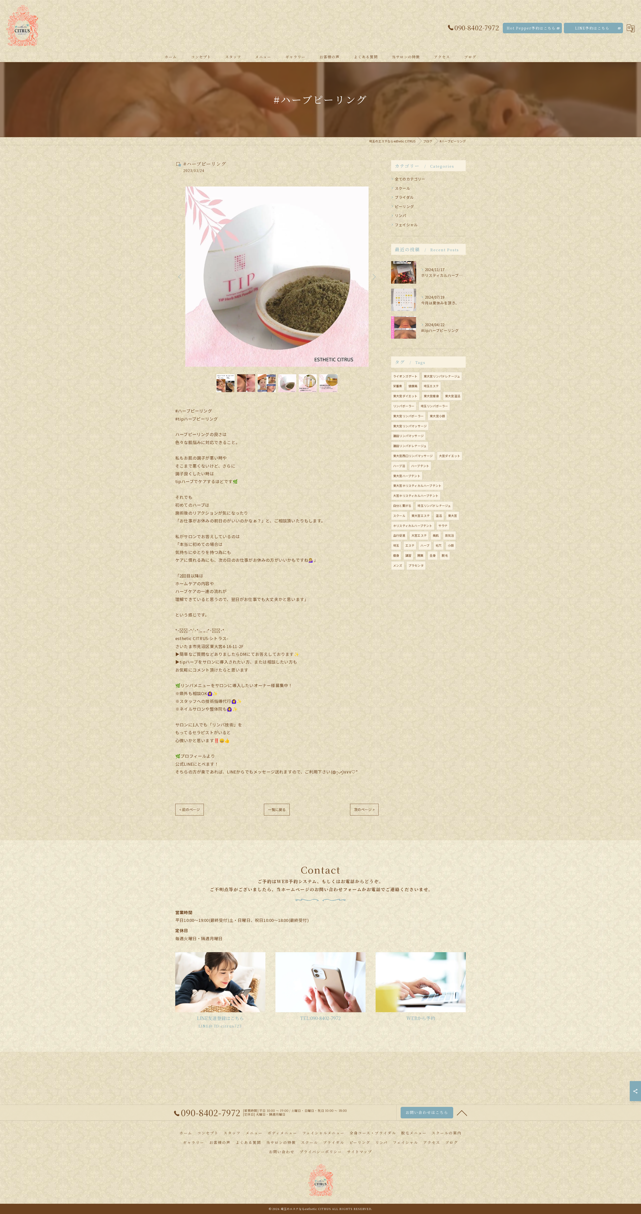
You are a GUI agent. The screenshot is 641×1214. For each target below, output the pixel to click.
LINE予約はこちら (592, 28)
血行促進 (399, 535)
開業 (420, 555)
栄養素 (397, 386)
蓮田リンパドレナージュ (409, 446)
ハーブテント (420, 466)
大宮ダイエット (449, 456)
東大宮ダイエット (405, 396)
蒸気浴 (449, 535)
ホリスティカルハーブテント (412, 525)
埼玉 (396, 545)
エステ (410, 545)
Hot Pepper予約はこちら (531, 28)
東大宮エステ (420, 515)
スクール (402, 188)
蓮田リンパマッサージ (408, 436)
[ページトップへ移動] (462, 1113)
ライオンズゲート (405, 376)
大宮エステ (419, 535)
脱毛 (445, 555)
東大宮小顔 (437, 416)
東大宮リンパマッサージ (410, 426)
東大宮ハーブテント (406, 476)
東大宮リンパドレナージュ (442, 376)
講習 (408, 555)
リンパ (400, 215)
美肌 (436, 535)
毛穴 (438, 545)
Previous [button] (180, 277)
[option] (277, 276)
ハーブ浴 (399, 466)
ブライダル (404, 197)
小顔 (451, 545)
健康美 (413, 386)
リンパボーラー (403, 406)
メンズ (397, 565)
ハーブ (424, 545)
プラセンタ (416, 565)
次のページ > (364, 809)
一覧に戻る (277, 809)
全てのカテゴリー (410, 178)
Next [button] (374, 277)
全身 (433, 555)
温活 (439, 515)
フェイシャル (406, 224)
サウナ (443, 525)
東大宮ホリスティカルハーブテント (417, 485)
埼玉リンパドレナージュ (434, 505)
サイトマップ (359, 1151)
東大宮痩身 (431, 396)
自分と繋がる (402, 505)
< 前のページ (189, 809)
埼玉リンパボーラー (434, 406)
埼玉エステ (431, 386)
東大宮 (452, 515)
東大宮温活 (452, 396)
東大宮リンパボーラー (408, 416)
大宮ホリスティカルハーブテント (415, 495)
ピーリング (404, 206)
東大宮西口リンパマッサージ (413, 456)
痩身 (396, 555)
